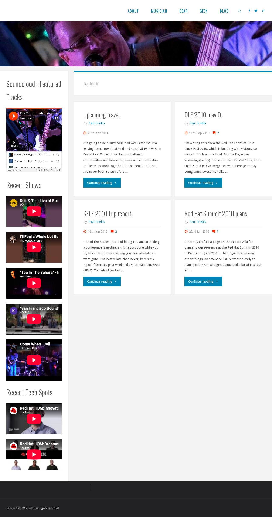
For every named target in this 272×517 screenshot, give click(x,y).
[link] (240, 10)
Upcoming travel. (102, 114)
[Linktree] (263, 10)
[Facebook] (249, 10)
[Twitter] (256, 10)
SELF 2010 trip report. (108, 213)
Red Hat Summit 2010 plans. (216, 213)
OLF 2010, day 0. (203, 114)
